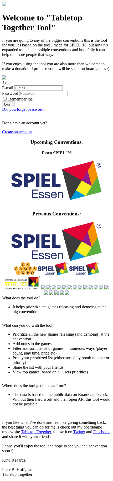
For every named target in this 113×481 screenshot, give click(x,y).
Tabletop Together (36, 432)
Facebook (101, 432)
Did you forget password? (23, 109)
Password (10, 93)
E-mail (7, 88)
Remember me (20, 99)
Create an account (17, 132)
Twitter (79, 432)
